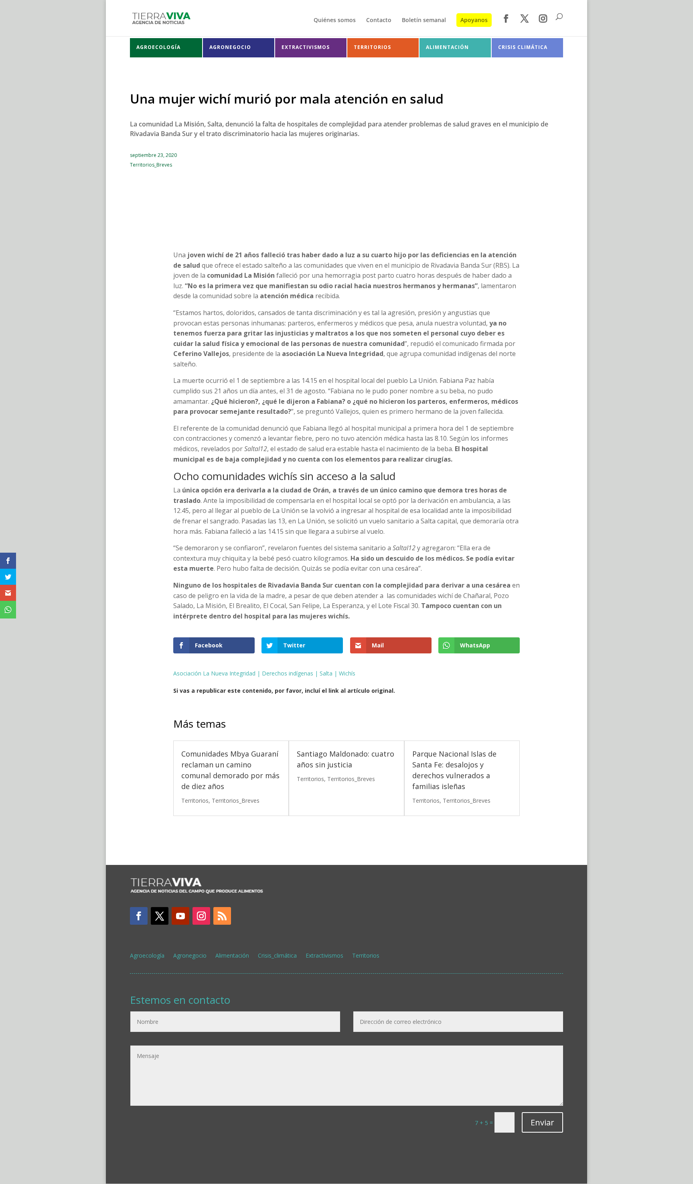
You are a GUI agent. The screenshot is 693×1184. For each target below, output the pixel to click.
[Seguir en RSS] (222, 916)
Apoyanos (474, 20)
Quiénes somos (335, 20)
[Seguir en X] (159, 916)
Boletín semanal (424, 20)
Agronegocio (190, 956)
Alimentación (232, 956)
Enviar (542, 1122)
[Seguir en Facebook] (139, 916)
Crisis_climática (277, 956)
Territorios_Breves (151, 164)
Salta (326, 673)
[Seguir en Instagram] (201, 916)
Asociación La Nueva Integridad (214, 673)
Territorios (195, 800)
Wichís (347, 673)
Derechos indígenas (287, 673)
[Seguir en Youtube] (180, 916)
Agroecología (147, 956)
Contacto (378, 20)
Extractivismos (324, 956)
